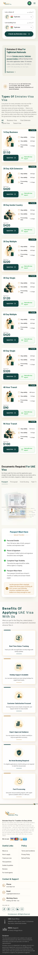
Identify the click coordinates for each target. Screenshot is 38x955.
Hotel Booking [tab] (24, 482)
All (2, 120)
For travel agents (7, 872)
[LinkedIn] (17, 909)
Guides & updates (7, 865)
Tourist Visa (6, 123)
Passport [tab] (5, 482)
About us (5, 851)
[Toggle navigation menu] (34, 3)
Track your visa (6, 858)
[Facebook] (4, 909)
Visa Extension (25, 120)
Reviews (5, 869)
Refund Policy (25, 858)
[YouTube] (22, 909)
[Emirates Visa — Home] (6, 3)
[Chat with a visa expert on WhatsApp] (29, 3)
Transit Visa (17, 123)
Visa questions (6, 862)
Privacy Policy (25, 854)
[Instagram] (8, 909)
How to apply (6, 854)
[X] (13, 909)
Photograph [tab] (14, 482)
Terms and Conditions (28, 851)
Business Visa (12, 120)
